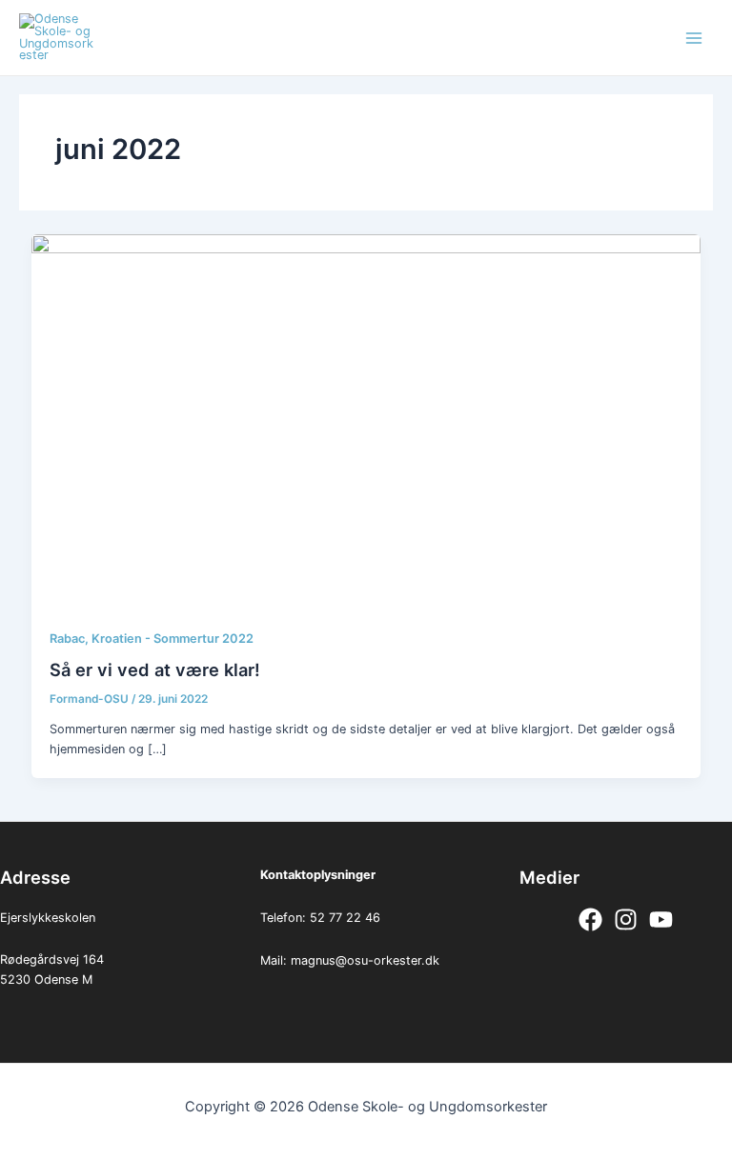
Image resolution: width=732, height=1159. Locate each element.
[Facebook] (590, 919)
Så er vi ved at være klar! (155, 669)
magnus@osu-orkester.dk (365, 960)
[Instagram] (626, 919)
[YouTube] (661, 919)
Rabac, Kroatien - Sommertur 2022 (152, 638)
